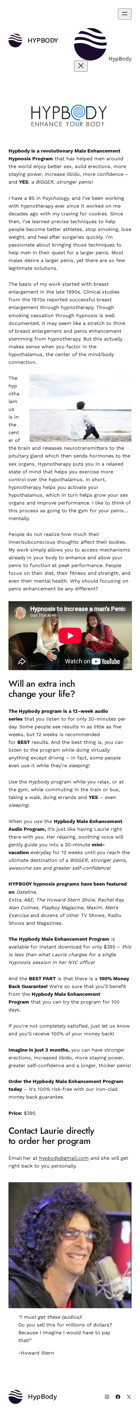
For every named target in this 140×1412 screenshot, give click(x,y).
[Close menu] (81, 66)
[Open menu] (125, 14)
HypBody (43, 40)
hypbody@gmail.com (64, 1158)
